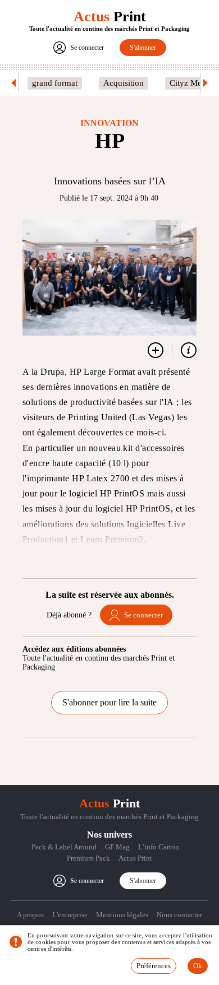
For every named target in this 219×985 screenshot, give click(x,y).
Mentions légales (122, 914)
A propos (30, 914)
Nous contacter (179, 914)
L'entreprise (70, 914)
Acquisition (123, 82)
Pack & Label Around (64, 847)
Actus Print (135, 858)
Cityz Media (191, 82)
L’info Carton (158, 847)
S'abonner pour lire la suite (109, 702)
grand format (54, 82)
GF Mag (117, 847)
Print (110, 16)
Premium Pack (88, 858)
